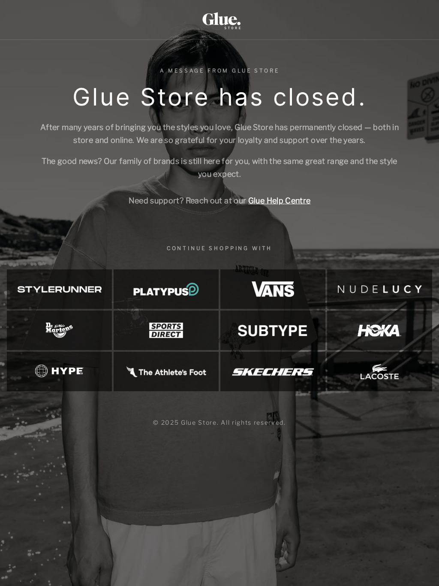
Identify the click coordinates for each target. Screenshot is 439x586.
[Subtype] (272, 330)
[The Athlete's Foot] (166, 371)
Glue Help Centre (279, 200)
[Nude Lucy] (379, 289)
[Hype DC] (59, 371)
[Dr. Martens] (59, 330)
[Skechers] (272, 371)
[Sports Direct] (166, 330)
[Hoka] (379, 330)
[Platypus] (166, 289)
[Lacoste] (379, 371)
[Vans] (272, 289)
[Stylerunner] (59, 289)
